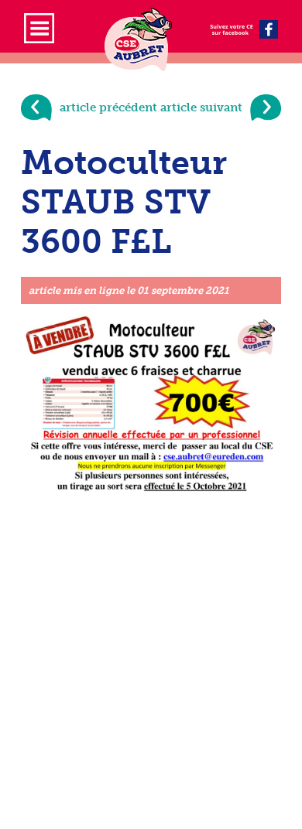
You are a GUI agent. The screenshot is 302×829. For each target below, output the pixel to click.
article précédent (108, 107)
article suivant (201, 107)
